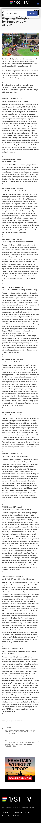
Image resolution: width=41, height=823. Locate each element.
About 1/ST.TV (6, 812)
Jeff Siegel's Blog (6, 721)
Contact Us (16, 816)
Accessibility (6, 816)
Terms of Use (18, 812)
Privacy (27, 812)
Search (32, 13)
